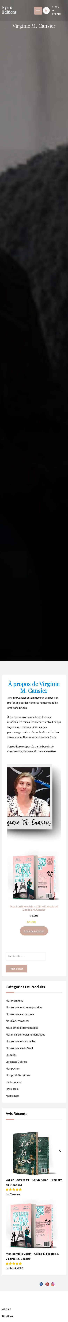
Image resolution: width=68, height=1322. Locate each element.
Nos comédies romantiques (22, 1027)
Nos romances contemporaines (24, 1007)
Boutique (7, 1316)
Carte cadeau (13, 1082)
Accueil (6, 1308)
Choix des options (34, 930)
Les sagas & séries (16, 1061)
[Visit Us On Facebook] (41, 1313)
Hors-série (12, 1088)
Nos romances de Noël (19, 1048)
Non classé (12, 1095)
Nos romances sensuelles (20, 1041)
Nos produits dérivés (18, 1075)
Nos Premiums (14, 1000)
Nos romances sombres (20, 1014)
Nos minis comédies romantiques (25, 1034)
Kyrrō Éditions (9, 9)
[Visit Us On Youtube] (47, 1313)
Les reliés (11, 1054)
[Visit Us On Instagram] (53, 1313)
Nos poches (13, 1068)
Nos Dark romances (17, 1020)
